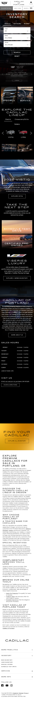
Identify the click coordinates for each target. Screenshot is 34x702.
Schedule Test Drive (8, 666)
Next (31, 133)
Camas (11, 530)
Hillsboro (28, 528)
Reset (17, 56)
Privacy (26, 693)
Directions (17, 8)
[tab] (7, 23)
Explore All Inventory (17, 441)
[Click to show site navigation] (30, 8)
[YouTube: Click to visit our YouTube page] (8, 685)
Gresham (5, 530)
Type (6, 28)
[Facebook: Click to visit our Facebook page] (3, 685)
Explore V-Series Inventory (17, 278)
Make (6, 35)
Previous (3, 133)
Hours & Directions (10, 385)
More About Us (17, 335)
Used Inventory (7, 662)
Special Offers (7, 664)
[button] (6, 8)
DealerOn (15, 693)
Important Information (26, 63)
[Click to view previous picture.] (2, 74)
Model (6, 42)
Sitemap (21, 693)
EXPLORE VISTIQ (17, 196)
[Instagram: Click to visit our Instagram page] (12, 685)
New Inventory (6, 660)
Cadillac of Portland (8, 628)
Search (17, 52)
